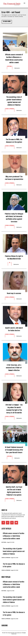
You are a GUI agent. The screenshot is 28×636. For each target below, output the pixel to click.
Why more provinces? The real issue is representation (14, 178)
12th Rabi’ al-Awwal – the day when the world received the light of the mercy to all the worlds (14, 409)
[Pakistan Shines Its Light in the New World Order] (14, 243)
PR (9, 262)
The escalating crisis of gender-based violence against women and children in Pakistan (14, 101)
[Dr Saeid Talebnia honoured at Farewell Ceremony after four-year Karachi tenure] (14, 435)
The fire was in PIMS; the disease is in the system (14, 140)
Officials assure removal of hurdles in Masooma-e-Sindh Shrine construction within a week (14, 58)
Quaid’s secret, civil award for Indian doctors (14, 329)
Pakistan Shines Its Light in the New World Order (14, 257)
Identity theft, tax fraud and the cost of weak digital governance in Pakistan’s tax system (14, 491)
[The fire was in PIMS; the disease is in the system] (14, 127)
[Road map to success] (14, 281)
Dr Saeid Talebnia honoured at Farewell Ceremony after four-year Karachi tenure (14, 449)
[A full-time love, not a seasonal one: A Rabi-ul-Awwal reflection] (14, 352)
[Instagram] (7, 522)
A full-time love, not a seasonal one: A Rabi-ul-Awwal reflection (14, 367)
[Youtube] (16, 522)
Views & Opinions (10, 108)
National (9, 66)
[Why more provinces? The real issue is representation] (14, 164)
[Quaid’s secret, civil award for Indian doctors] (14, 315)
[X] (12, 522)
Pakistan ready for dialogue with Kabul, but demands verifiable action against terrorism (14, 218)
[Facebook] (3, 522)
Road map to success (14, 293)
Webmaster (17, 68)
